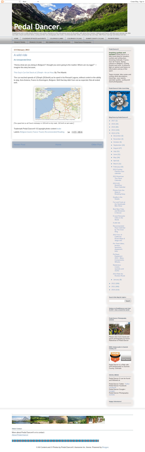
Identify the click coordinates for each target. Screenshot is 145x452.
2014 (113, 130)
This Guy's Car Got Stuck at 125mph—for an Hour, (34, 72)
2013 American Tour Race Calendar (118, 178)
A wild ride (116, 223)
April (115, 161)
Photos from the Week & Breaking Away (119, 192)
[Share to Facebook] (79, 132)
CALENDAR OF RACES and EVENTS (34, 38)
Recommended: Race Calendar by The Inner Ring (119, 229)
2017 (113, 121)
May (115, 157)
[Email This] (73, 132)
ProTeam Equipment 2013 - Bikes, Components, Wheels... (118, 258)
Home (58, 144)
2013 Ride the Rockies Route (119, 275)
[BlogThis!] (75, 132)
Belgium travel (26, 132)
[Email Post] (68, 132)
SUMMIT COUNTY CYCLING (95, 38)
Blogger (105, 447)
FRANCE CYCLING (36, 42)
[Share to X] (77, 132)
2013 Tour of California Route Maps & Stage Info (119, 237)
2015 (113, 127)
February (116, 167)
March (115, 164)
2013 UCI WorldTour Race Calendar (119, 185)
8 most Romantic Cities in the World (119, 218)
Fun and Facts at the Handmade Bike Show (119, 204)
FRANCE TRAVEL (19, 42)
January (116, 280)
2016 (113, 124)
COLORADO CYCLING (74, 38)
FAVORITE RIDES (113, 38)
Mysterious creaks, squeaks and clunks (118, 268)
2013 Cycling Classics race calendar (118, 171)
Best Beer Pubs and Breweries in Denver (119, 211)
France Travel (38, 132)
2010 (113, 290)
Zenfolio (112, 395)
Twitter (127, 384)
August (116, 148)
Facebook (112, 387)
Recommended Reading (54, 132)
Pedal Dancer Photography (82, 42)
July (115, 151)
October (116, 142)
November (117, 139)
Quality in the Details (117, 198)
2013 (113, 133)
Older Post (96, 144)
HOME (16, 38)
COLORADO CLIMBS (56, 38)
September (117, 145)
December (117, 136)
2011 (113, 286)
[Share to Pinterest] (81, 132)
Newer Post (19, 144)
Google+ (112, 391)
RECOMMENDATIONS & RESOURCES (58, 42)
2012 (113, 283)
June (115, 154)
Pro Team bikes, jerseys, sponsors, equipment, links (118, 247)
